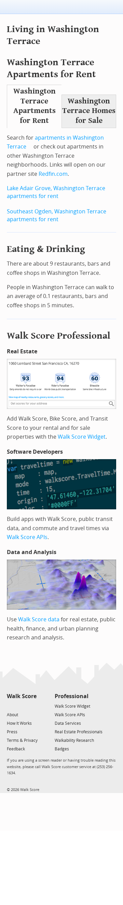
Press (12, 732)
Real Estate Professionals (78, 732)
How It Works (19, 723)
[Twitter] (11, 706)
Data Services (68, 723)
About (12, 714)
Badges (62, 749)
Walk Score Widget (82, 437)
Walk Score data (38, 619)
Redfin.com (53, 174)
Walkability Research (74, 740)
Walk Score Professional (58, 335)
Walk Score (22, 696)
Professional (71, 696)
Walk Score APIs (27, 537)
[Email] (32, 706)
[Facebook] (21, 706)
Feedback (16, 749)
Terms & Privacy (22, 740)
